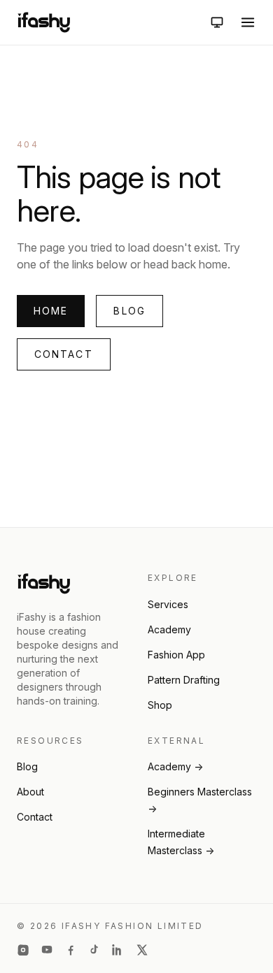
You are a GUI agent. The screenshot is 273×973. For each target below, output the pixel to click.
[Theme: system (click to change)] (217, 22)
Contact (63, 354)
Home (51, 311)
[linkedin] (118, 950)
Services (168, 604)
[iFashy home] (44, 22)
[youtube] (47, 950)
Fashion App (176, 655)
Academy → (175, 766)
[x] (142, 950)
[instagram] (23, 950)
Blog (129, 311)
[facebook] (70, 950)
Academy (169, 629)
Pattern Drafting (184, 680)
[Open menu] (248, 22)
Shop (160, 705)
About (30, 792)
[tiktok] (94, 950)
